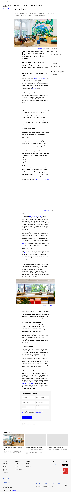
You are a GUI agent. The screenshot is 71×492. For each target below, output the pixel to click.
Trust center (5, 472)
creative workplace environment (38, 60)
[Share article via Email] (8, 8)
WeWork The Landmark (47, 210)
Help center (28, 466)
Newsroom (5, 469)
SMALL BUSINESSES (33, 424)
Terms (40, 483)
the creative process (32, 176)
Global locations (6, 463)
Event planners (17, 467)
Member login (29, 464)
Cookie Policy (45, 483)
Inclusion (4, 466)
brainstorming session (27, 119)
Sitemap (63, 483)
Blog (4, 470)
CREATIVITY (24, 424)
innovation (34, 88)
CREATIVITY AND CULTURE (7, 5)
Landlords (17, 464)
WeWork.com (63, 2)
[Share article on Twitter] (3, 8)
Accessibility (58, 483)
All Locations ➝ (6, 478)
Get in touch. (14, 490)
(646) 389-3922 (6, 482)
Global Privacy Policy (38, 412)
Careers (4, 467)
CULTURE (28, 424)
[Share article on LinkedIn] (7, 8)
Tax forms (28, 467)
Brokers (16, 463)
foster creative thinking (39, 78)
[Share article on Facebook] (5, 8)
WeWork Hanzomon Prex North (47, 305)
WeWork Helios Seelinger (40, 48)
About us (4, 464)
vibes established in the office (36, 216)
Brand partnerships (18, 469)
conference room (26, 252)
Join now (52, 2)
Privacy (37, 483)
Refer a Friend (17, 466)
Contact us (28, 463)
